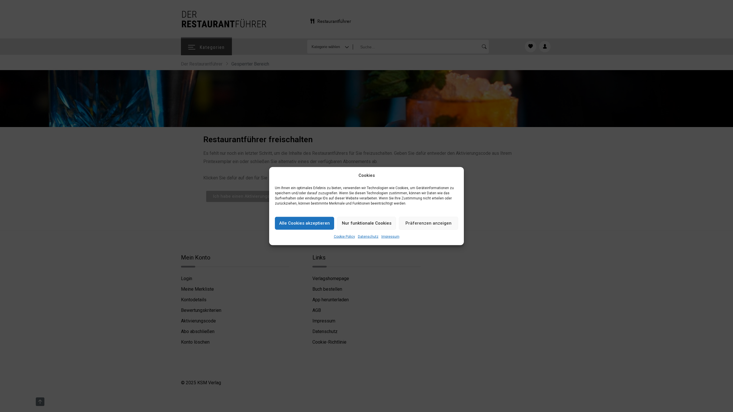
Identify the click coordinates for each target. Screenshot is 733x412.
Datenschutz (368, 237)
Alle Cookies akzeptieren (304, 223)
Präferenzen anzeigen (428, 223)
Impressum (390, 237)
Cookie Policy (344, 237)
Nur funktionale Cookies (366, 223)
